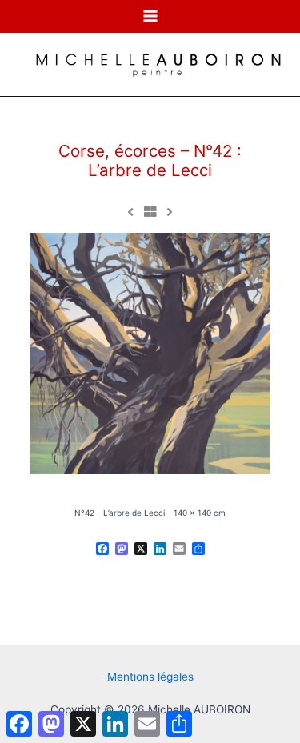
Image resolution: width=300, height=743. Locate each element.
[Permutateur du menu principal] (150, 16)
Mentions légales (150, 676)
